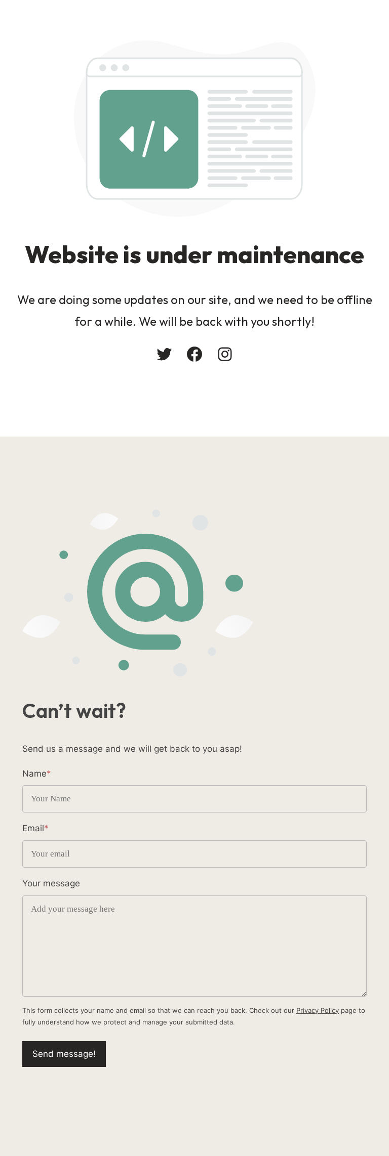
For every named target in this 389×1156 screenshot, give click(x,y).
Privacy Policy (317, 1010)
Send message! (64, 1054)
